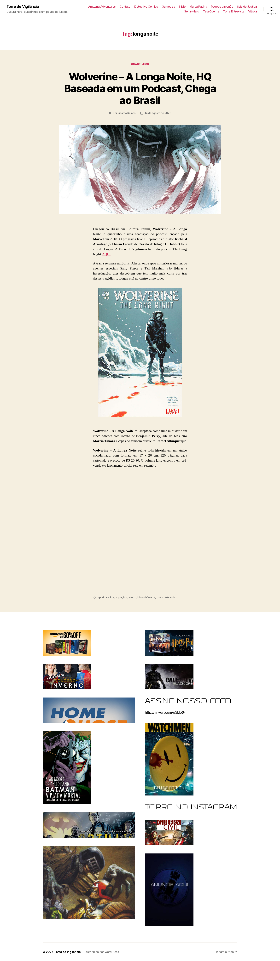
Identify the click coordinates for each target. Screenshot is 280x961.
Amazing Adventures (102, 6)
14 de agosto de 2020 (158, 113)
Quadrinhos (140, 64)
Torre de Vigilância (22, 6)
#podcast (103, 597)
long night (116, 597)
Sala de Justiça (247, 6)
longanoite (129, 597)
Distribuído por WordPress (102, 952)
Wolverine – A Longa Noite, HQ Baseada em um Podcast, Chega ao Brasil (140, 88)
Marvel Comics (146, 597)
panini (160, 597)
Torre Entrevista (233, 11)
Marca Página (198, 6)
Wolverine (171, 597)
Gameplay (168, 6)
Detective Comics (146, 6)
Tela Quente (211, 11)
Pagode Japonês (222, 6)
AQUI (106, 254)
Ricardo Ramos (126, 113)
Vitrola (252, 11)
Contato (125, 6)
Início (182, 6)
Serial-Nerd (191, 11)
